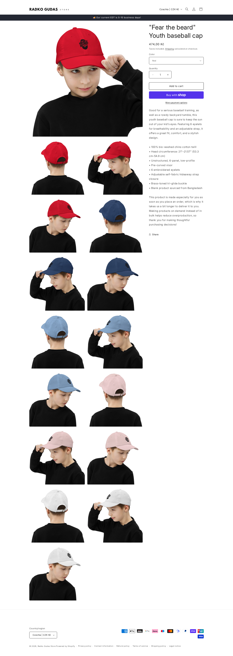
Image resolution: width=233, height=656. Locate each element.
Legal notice (175, 646)
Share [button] (155, 234)
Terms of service (140, 646)
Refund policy (122, 646)
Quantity (153, 68)
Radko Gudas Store (47, 646)
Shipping (169, 49)
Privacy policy (84, 646)
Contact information (103, 646)
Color (152, 54)
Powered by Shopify (65, 646)
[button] (186, 9)
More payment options (176, 102)
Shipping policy (158, 646)
